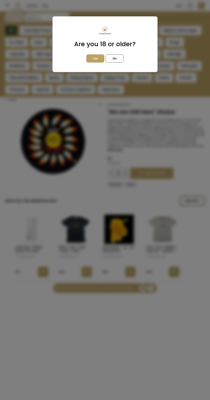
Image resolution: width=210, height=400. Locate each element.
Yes (95, 58)
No (115, 58)
